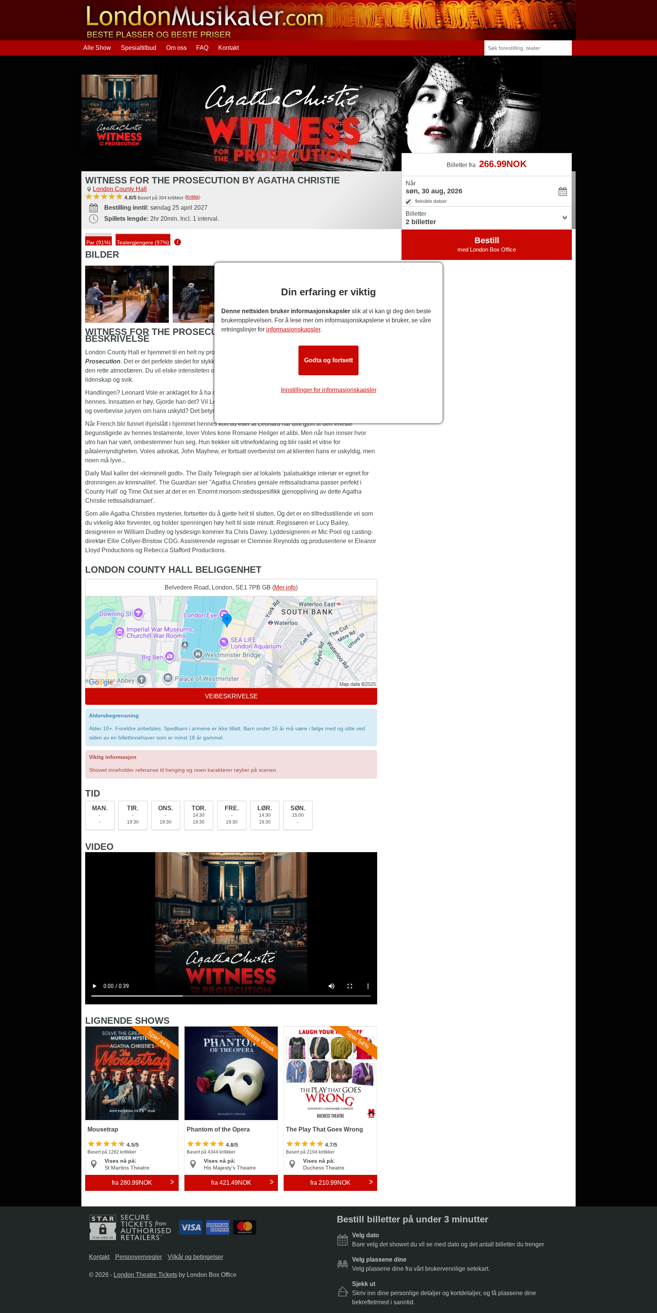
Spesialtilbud (138, 48)
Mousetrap (100, 1029)
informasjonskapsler (293, 329)
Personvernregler (138, 1257)
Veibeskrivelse (231, 696)
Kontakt (228, 48)
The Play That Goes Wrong (320, 1029)
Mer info (285, 587)
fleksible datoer (431, 201)
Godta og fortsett (328, 360)
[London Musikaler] (204, 36)
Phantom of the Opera (214, 1029)
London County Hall (120, 189)
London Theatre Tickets (145, 1275)
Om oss (176, 48)
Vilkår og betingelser (195, 1257)
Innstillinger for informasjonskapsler (328, 390)
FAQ (202, 48)
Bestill (486, 244)
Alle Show (97, 48)
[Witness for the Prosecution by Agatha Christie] (127, 294)
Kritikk (192, 197)
